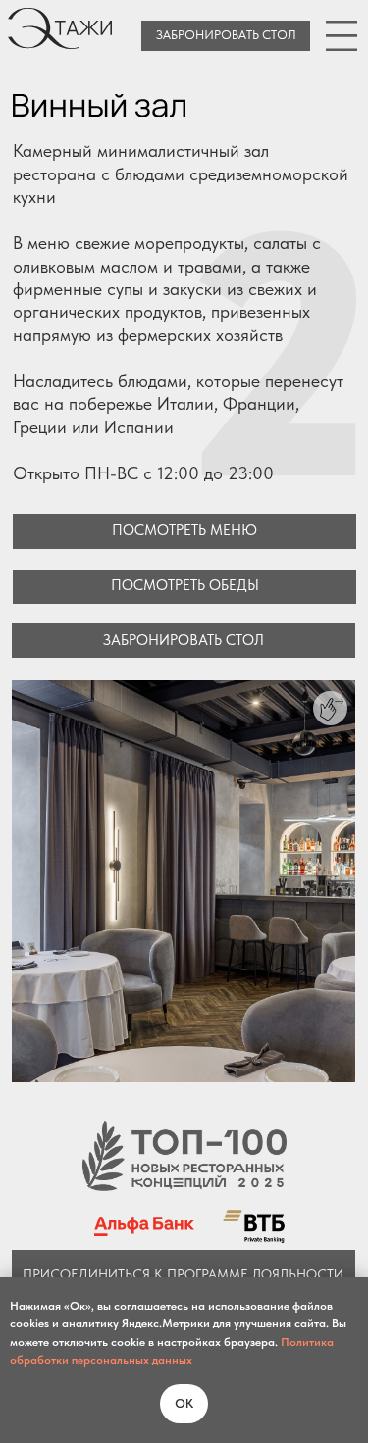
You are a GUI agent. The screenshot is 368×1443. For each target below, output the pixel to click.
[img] (342, 35)
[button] (184, 587)
